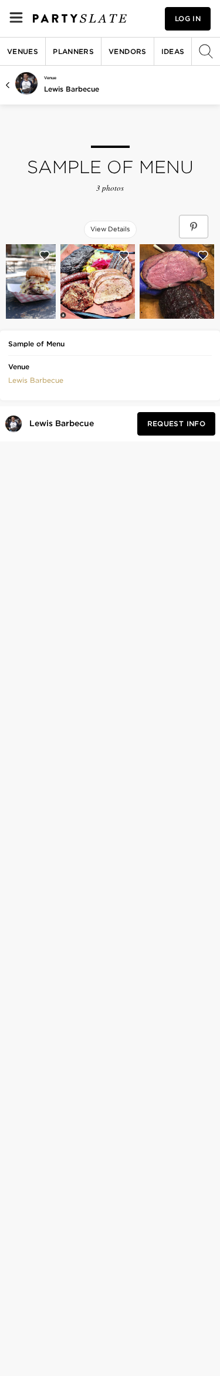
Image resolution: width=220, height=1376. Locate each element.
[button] (35, 379)
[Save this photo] (44, 255)
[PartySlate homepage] (80, 18)
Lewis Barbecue (71, 89)
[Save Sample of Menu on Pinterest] (193, 226)
